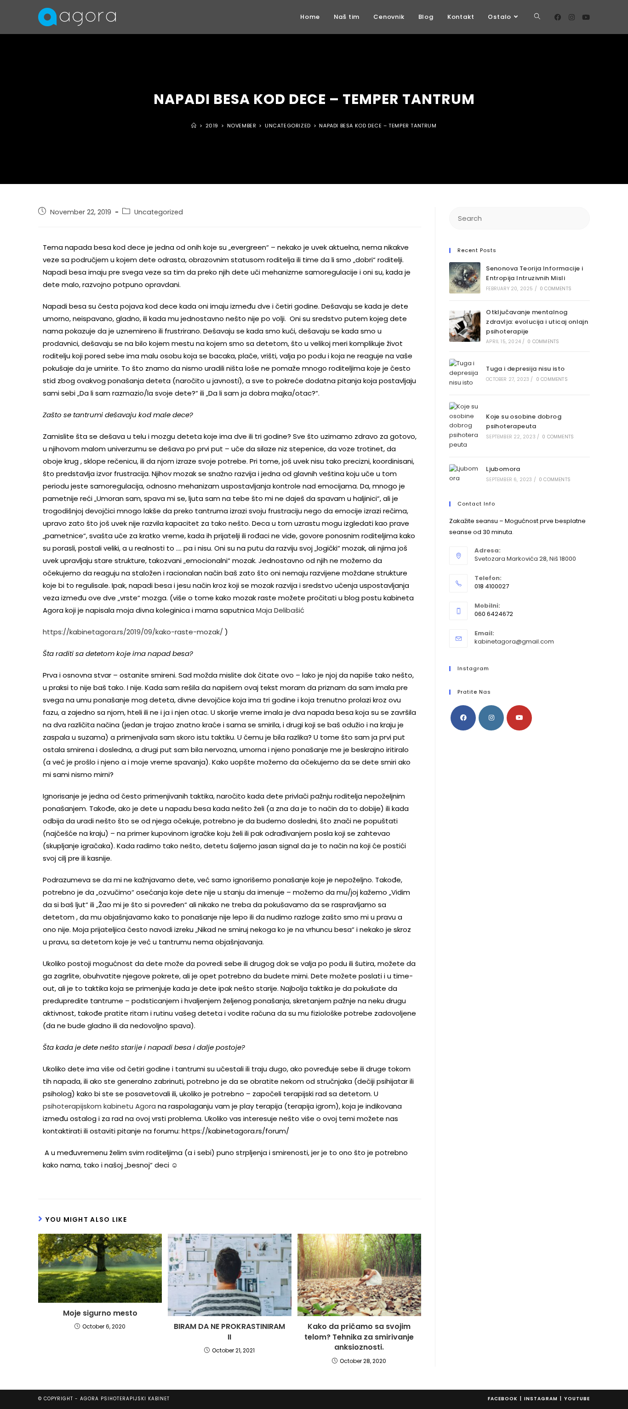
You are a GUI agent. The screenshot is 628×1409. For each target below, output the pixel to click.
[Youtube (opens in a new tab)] (586, 17)
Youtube (577, 1398)
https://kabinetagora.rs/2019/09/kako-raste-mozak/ (133, 632)
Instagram (541, 1398)
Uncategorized (158, 212)
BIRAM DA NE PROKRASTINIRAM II (229, 1332)
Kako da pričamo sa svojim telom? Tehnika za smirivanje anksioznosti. (359, 1337)
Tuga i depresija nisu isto (525, 368)
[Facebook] (463, 717)
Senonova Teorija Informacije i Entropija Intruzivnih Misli (534, 273)
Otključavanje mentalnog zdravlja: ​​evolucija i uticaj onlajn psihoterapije (537, 322)
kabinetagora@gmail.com (514, 641)
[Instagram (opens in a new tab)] (571, 17)
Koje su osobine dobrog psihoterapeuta (523, 421)
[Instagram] (491, 717)
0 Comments (555, 288)
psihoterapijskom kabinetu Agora (99, 1106)
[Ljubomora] (464, 473)
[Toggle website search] (537, 17)
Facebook (503, 1398)
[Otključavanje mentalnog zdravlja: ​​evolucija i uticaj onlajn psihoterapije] (464, 326)
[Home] (194, 125)
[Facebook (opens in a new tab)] (558, 17)
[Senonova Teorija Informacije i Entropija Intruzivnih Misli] (464, 277)
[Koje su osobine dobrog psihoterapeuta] (464, 426)
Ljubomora (503, 469)
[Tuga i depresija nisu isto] (464, 373)
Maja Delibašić (280, 610)
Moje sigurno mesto (100, 1313)
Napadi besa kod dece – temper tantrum (377, 125)
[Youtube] (519, 717)
